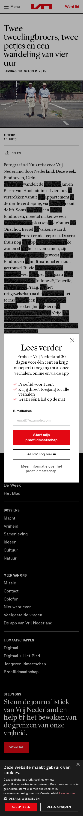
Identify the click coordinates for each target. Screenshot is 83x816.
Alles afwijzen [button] (59, 807)
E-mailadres (22, 411)
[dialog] (41, 788)
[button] (41, 798)
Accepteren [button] (21, 807)
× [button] (78, 764)
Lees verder (67, 793)
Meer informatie (34, 466)
